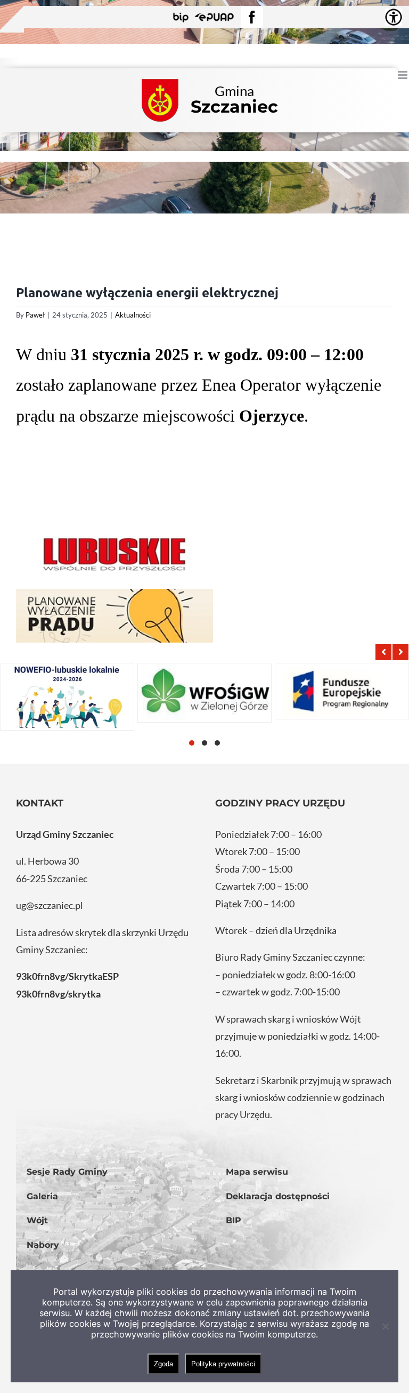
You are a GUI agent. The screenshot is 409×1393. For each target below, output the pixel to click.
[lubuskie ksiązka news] (114, 553)
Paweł (35, 315)
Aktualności (133, 315)
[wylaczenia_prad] (114, 616)
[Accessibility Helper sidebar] (393, 17)
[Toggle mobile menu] (403, 75)
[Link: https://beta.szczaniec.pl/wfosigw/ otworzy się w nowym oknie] (204, 693)
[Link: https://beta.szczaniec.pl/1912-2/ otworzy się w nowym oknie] (342, 691)
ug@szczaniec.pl (49, 905)
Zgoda (163, 1364)
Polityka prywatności (223, 1364)
